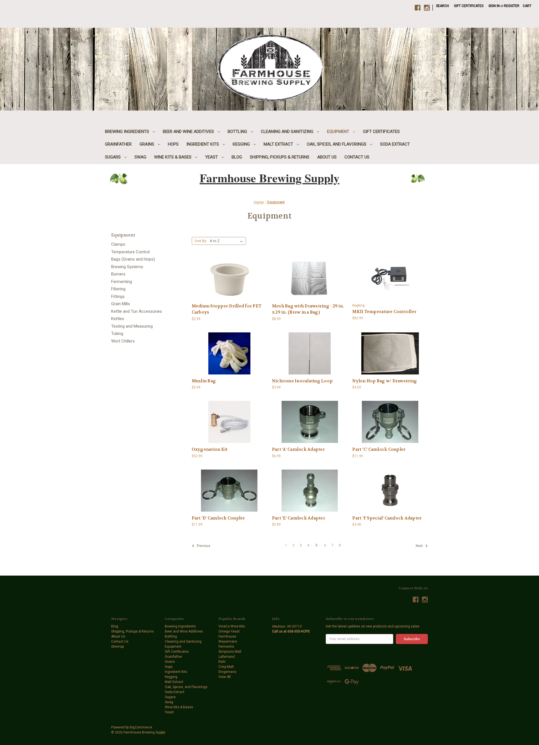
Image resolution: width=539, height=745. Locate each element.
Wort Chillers (123, 341)
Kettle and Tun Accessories (136, 311)
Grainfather (118, 144)
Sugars (113, 157)
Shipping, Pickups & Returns (279, 157)
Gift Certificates (468, 6)
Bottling (238, 131)
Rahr (222, 662)
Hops (173, 144)
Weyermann (227, 641)
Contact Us (356, 157)
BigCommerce (141, 727)
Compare (227, 274)
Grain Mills (120, 303)
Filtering (118, 288)
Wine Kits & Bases (173, 157)
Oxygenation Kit (210, 449)
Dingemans (227, 672)
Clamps (118, 244)
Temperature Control (130, 251)
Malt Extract (279, 144)
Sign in (494, 6)
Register (511, 6)
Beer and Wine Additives (189, 131)
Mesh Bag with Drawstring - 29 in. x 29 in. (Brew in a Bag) (308, 309)
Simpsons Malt (229, 652)
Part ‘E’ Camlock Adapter (298, 518)
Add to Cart (229, 283)
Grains (147, 144)
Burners (118, 274)
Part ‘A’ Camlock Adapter (298, 449)
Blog (237, 157)
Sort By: (201, 241)
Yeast (212, 157)
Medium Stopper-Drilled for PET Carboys (227, 309)
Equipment (338, 131)
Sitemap (117, 647)
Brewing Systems (127, 266)
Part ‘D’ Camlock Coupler (218, 518)
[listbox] (227, 241)
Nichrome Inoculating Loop (302, 381)
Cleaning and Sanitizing (287, 131)
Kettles (117, 318)
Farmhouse (227, 636)
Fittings (118, 296)
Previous (203, 546)
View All (224, 677)
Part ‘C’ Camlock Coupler (378, 449)
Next (420, 546)
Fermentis (226, 647)
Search (442, 6)
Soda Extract (395, 144)
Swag (140, 157)
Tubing (117, 333)
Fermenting (121, 281)
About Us (327, 157)
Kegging (242, 144)
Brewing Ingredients (127, 131)
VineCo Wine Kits (231, 626)
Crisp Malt (226, 667)
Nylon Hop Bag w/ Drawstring (384, 381)
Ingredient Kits (203, 144)
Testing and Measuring (132, 326)
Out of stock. (309, 283)
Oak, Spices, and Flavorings (337, 144)
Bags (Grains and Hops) (133, 259)
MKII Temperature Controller (384, 311)
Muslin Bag (204, 381)
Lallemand (226, 657)
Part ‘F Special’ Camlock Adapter (387, 518)
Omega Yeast (229, 631)
